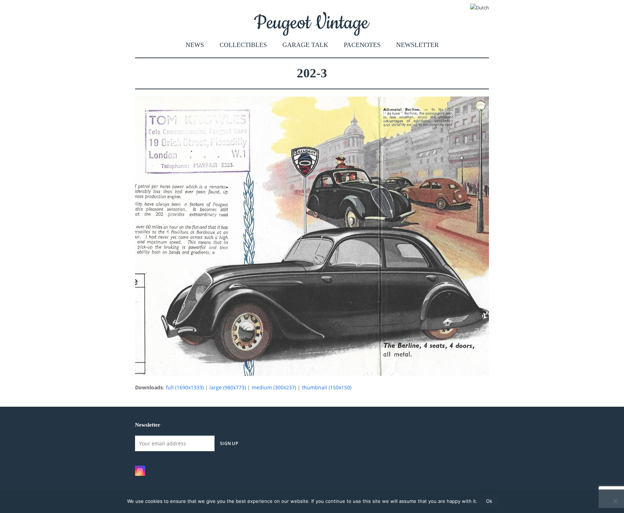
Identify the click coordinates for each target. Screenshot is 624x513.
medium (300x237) (274, 387)
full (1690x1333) (185, 387)
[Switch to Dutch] (479, 8)
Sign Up (229, 443)
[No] (615, 501)
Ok (489, 501)
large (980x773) (227, 387)
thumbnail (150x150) (326, 387)
